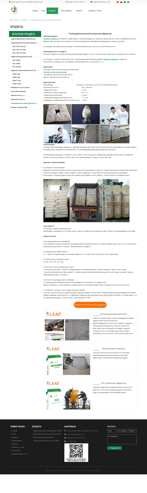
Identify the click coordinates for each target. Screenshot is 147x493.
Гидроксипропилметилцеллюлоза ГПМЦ (47, 431)
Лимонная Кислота (18, 99)
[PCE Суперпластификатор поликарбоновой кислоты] (66, 402)
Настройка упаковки (18, 91)
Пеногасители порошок (113, 348)
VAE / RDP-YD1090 (19, 53)
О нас (14, 434)
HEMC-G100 (16, 80)
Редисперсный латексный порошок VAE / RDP (26, 43)
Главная (14, 431)
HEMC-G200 (16, 84)
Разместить (115, 448)
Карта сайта (16, 451)
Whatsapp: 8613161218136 (74, 2)
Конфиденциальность (19, 454)
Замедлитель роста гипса (20, 87)
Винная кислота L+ (18, 95)
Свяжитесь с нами (18, 447)
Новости (15, 444)
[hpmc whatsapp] (76, 452)
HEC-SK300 (16, 60)
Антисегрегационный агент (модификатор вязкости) (113, 314)
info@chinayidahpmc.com (101, 2)
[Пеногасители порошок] (66, 367)
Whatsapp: (70, 438)
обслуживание (17, 441)
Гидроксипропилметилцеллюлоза (23, 39)
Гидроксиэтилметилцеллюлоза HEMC (24, 70)
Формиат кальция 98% (19, 107)
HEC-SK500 (16, 63)
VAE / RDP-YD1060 (19, 50)
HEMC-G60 (16, 74)
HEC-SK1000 (16, 67)
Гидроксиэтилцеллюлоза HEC (21, 57)
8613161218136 (80, 438)
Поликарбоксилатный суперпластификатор (26, 103)
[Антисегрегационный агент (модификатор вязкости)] (66, 332)
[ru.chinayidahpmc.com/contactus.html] (90, 305)
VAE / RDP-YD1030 (19, 46)
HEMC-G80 (16, 77)
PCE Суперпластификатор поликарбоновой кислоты (113, 383)
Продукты (15, 437)
